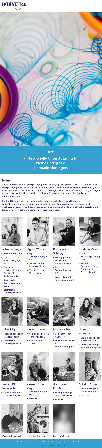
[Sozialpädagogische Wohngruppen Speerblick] (13, 6)
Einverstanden (41, 445)
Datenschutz (62, 445)
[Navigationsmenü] (98, 6)
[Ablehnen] (100, 444)
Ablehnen (52, 445)
